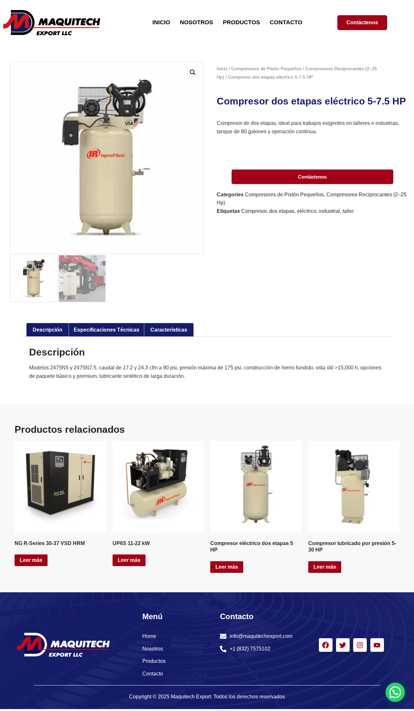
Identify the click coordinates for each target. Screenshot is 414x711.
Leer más (31, 560)
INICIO (161, 22)
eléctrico (306, 211)
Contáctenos (312, 177)
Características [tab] (168, 330)
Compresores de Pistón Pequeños (266, 68)
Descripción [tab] (47, 330)
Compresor (254, 211)
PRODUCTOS (241, 22)
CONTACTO (286, 22)
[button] (193, 72)
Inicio (222, 68)
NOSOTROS (196, 22)
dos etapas (281, 211)
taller (348, 211)
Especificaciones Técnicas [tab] (106, 330)
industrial (329, 211)
